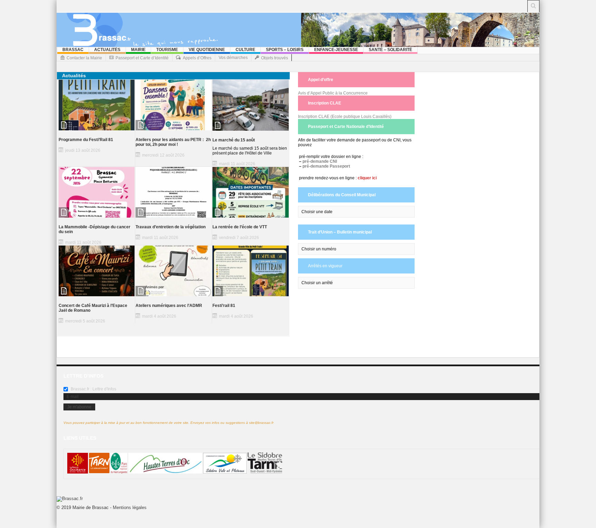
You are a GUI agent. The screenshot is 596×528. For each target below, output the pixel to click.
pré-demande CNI (319, 161)
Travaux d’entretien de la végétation (171, 227)
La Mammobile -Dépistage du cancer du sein (94, 229)
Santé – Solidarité (390, 49)
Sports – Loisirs (285, 49)
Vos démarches (233, 57)
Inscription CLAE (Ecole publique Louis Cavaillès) (344, 116)
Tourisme (167, 49)
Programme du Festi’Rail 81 (86, 139)
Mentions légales (130, 507)
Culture (245, 49)
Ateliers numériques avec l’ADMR (169, 305)
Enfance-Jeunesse (336, 49)
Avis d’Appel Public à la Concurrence (333, 93)
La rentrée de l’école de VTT (239, 227)
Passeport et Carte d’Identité (142, 58)
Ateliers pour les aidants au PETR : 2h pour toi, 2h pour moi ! (173, 142)
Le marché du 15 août (233, 140)
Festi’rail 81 (223, 305)
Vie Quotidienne (207, 49)
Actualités (107, 49)
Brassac (72, 49)
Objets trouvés (274, 58)
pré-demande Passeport (326, 166)
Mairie (138, 49)
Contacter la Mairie (84, 58)
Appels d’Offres (197, 58)
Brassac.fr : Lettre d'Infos (93, 389)
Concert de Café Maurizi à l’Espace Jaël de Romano (93, 308)
